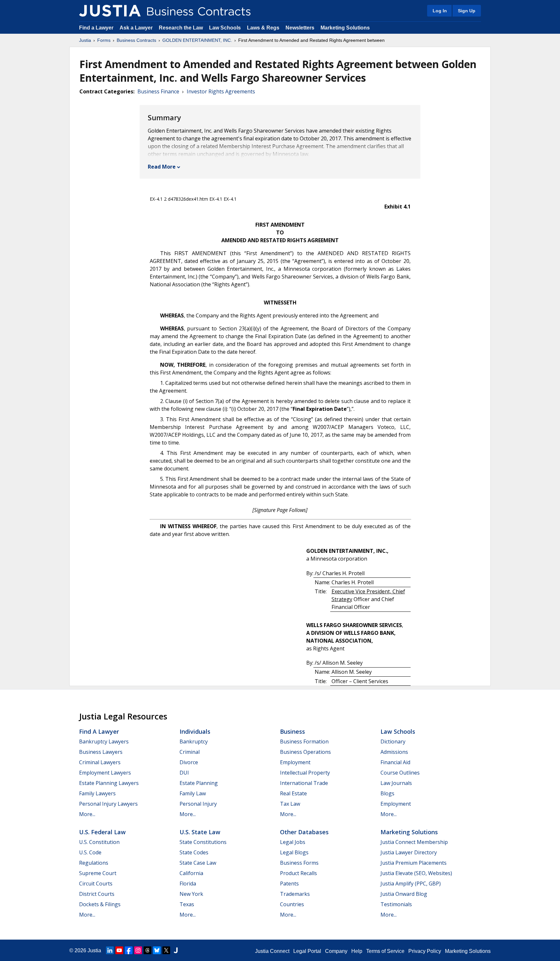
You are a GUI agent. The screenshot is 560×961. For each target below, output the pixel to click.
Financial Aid (395, 762)
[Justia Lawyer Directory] (176, 950)
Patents (289, 883)
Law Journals (396, 783)
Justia (85, 40)
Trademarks (295, 893)
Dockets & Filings (100, 904)
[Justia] (110, 11)
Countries (292, 904)
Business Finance (158, 91)
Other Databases (304, 832)
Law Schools (225, 27)
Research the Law (181, 27)
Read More (162, 166)
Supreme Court (97, 873)
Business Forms (299, 862)
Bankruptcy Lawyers (104, 741)
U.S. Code (90, 852)
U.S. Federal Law (102, 832)
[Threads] (147, 950)
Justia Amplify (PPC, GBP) (410, 883)
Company (336, 951)
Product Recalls (298, 873)
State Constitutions (203, 842)
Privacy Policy (424, 951)
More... (87, 814)
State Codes (194, 852)
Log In (440, 10)
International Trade (304, 783)
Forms (104, 40)
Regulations (93, 862)
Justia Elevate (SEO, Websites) (416, 873)
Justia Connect (272, 951)
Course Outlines (400, 772)
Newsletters (300, 27)
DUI (184, 772)
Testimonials (396, 904)
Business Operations (305, 751)
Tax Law (290, 803)
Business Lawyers (100, 751)
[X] (166, 950)
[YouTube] (119, 950)
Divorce (189, 762)
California (191, 873)
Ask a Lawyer (137, 27)
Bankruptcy (194, 741)
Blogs (387, 793)
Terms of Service (385, 951)
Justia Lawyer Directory (408, 852)
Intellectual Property (305, 772)
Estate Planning (199, 783)
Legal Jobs (292, 842)
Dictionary (392, 741)
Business (292, 731)
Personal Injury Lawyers (108, 803)
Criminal (190, 751)
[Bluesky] (157, 950)
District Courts (96, 893)
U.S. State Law (200, 832)
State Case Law (198, 862)
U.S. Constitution (99, 842)
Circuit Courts (95, 883)
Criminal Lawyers (100, 762)
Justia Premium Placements (413, 862)
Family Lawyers (97, 793)
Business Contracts (136, 40)
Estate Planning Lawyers (109, 783)
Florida (188, 883)
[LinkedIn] (110, 950)
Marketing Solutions (345, 27)
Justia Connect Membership (414, 842)
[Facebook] (129, 950)
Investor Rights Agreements (221, 91)
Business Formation (304, 741)
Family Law (193, 793)
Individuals (195, 731)
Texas (187, 904)
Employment (295, 762)
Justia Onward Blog (403, 893)
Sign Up (466, 10)
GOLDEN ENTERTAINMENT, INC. (197, 40)
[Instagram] (138, 950)
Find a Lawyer (96, 27)
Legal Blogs (294, 852)
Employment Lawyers (105, 772)
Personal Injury (198, 803)
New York (191, 893)
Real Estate (293, 793)
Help (356, 951)
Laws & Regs (263, 27)
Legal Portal (307, 951)
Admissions (394, 751)
